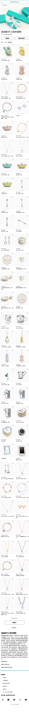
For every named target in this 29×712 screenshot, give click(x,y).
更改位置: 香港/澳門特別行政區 (8, 695)
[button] (1, 2)
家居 (2, 34)
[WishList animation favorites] (27, 2)
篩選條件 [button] (8, 38)
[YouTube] (26, 700)
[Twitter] (20, 700)
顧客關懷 (3, 674)
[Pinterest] (14, 700)
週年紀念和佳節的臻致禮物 (8, 34)
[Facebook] (9, 700)
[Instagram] (3, 700)
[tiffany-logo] (14, 2)
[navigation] (1, 2)
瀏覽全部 (10, 42)
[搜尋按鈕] (3, 5)
